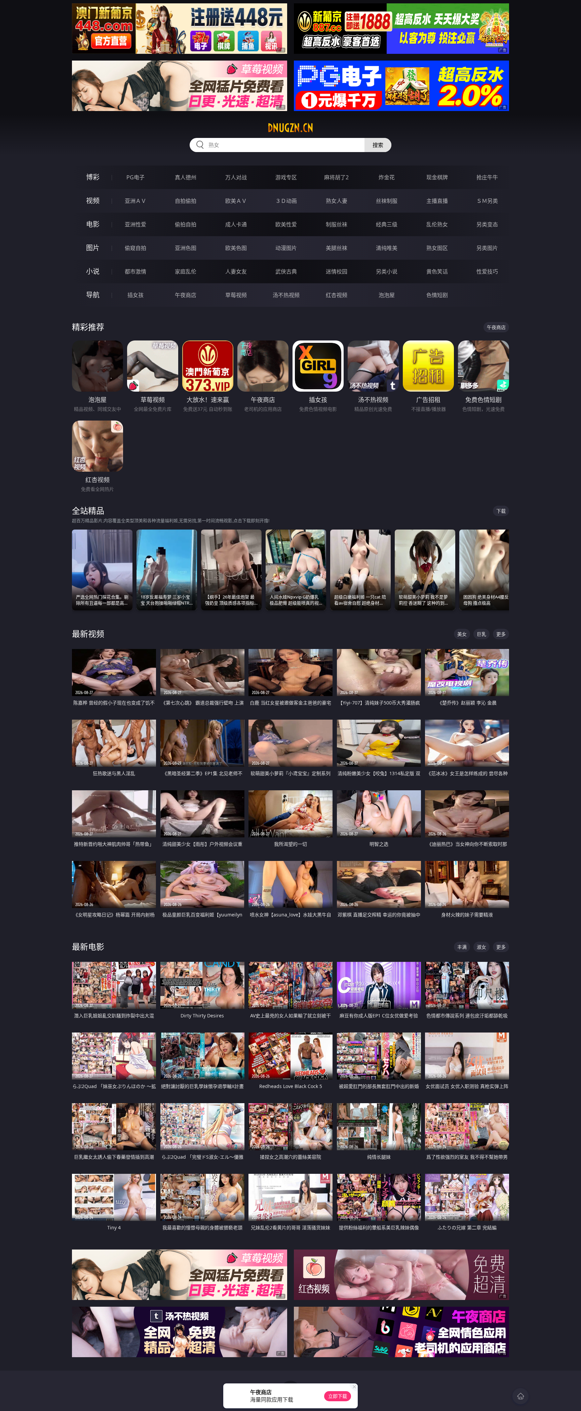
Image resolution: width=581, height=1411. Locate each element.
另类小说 (386, 271)
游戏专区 (286, 177)
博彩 (93, 177)
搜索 (378, 145)
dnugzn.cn (290, 128)
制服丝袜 (336, 224)
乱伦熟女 (437, 224)
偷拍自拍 (185, 224)
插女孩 (135, 295)
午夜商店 (185, 295)
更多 (501, 634)
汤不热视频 (286, 295)
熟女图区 (437, 248)
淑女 (481, 947)
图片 (93, 247)
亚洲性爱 (135, 224)
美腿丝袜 (336, 248)
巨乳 (481, 634)
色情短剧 (437, 295)
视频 (93, 200)
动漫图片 (286, 248)
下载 (501, 511)
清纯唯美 (386, 248)
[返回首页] (520, 1396)
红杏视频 (336, 295)
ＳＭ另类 (487, 201)
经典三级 (386, 224)
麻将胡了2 (336, 177)
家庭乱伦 (185, 271)
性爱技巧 (487, 271)
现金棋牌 (437, 177)
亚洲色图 (185, 248)
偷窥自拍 (135, 248)
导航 (93, 294)
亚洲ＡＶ (135, 201)
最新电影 (88, 946)
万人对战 (236, 177)
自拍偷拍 (185, 201)
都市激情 (135, 271)
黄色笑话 (437, 271)
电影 (93, 224)
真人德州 (185, 177)
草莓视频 (236, 295)
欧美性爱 (286, 224)
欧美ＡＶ (236, 201)
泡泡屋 (387, 295)
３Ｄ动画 (286, 201)
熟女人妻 (336, 201)
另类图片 (487, 248)
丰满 (462, 947)
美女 (462, 634)
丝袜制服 (386, 201)
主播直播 (437, 201)
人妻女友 (236, 271)
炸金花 (387, 177)
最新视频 (88, 633)
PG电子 (135, 177)
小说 (93, 271)
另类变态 (487, 224)
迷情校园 (336, 271)
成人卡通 (236, 224)
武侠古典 (286, 271)
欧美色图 (236, 248)
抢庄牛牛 (487, 177)
